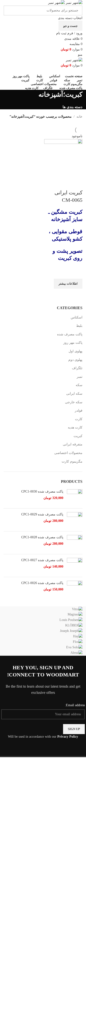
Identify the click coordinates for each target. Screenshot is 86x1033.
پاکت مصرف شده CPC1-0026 (42, 583)
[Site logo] (73, 2)
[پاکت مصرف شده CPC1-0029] (74, 520)
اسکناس (76, 317)
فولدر (78, 410)
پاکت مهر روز (72, 342)
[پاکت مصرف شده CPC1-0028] (74, 542)
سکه (79, 385)
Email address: (75, 705)
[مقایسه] (76, 183)
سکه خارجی (73, 402)
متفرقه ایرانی (72, 444)
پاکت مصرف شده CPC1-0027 (42, 560)
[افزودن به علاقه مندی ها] (76, 273)
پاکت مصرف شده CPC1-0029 (42, 514)
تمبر (79, 376)
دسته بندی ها (72, 107)
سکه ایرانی (74, 393)
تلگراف (77, 368)
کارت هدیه (75, 427)
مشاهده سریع (76, 295)
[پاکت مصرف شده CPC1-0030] (74, 497)
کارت (78, 419)
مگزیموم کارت (72, 461)
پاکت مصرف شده (69, 334)
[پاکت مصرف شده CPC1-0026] (74, 588)
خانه (79, 116)
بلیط (79, 326)
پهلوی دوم (75, 360)
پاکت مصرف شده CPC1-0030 (42, 491)
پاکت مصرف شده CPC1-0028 (42, 537)
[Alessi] (43, 631)
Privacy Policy (67, 736)
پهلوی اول (75, 351)
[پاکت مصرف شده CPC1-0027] (74, 565)
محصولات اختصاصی (68, 453)
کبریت (78, 436)
